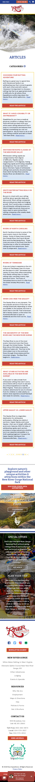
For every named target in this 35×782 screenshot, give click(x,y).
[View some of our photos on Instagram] (20, 643)
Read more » (20, 135)
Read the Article (17, 106)
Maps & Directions (17, 698)
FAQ (17, 702)
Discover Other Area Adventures (17, 487)
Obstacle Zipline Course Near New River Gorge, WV (17, 667)
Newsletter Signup (17, 650)
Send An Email (17, 738)
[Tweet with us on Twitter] (14, 643)
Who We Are (18, 691)
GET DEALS (17, 567)
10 (19, 454)
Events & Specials (17, 679)
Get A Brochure (17, 709)
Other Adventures (17, 672)
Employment (17, 694)
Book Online (22, 2)
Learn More (17, 510)
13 (25, 454)
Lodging (17, 676)
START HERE (17, 614)
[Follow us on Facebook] (9, 643)
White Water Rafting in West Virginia (17, 662)
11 (21, 454)
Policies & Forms (17, 705)
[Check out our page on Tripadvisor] (26, 643)
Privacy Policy (17, 769)
